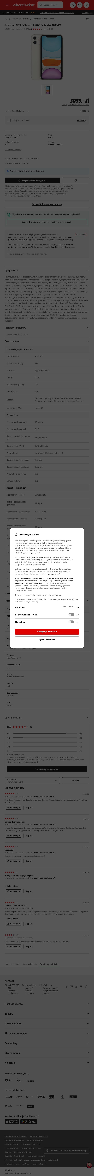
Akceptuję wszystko (47, 631)
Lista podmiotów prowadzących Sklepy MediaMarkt (56, 599)
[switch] (71, 614)
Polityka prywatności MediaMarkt (26, 599)
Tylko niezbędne (47, 639)
